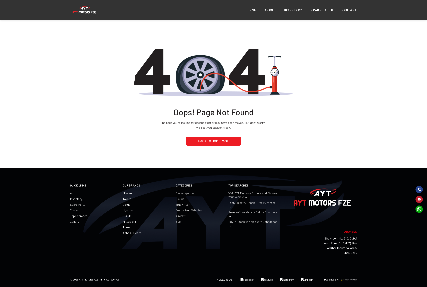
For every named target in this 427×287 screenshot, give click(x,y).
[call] (419, 189)
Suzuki (127, 216)
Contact (75, 210)
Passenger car (185, 193)
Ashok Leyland (132, 233)
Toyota (127, 199)
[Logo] (84, 9)
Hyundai (128, 210)
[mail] (419, 199)
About (74, 193)
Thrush (127, 227)
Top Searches (78, 216)
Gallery (74, 221)
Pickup (180, 199)
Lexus (126, 204)
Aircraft (180, 216)
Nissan (127, 193)
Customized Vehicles (189, 210)
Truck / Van (183, 204)
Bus (178, 221)
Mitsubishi (129, 221)
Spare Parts (77, 204)
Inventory (76, 199)
